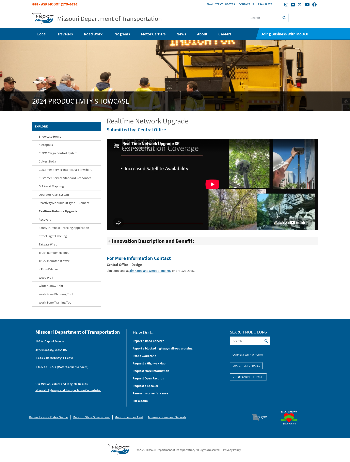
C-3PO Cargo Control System (58, 153)
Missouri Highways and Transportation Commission (68, 390)
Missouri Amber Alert (129, 417)
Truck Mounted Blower (54, 261)
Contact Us (246, 4)
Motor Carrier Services (248, 377)
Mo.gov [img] (261, 417)
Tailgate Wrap (48, 244)
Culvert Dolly (47, 161)
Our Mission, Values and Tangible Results (61, 384)
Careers (225, 33)
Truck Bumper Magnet (54, 253)
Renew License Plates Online (48, 417)
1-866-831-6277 (45, 367)
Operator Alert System (54, 194)
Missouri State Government (91, 417)
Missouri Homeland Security (167, 417)
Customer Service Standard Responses (65, 178)
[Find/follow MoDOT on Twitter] (300, 5)
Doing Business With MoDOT (284, 33)
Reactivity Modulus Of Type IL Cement (64, 203)
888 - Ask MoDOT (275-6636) (55, 4)
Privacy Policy (232, 450)
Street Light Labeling (53, 236)
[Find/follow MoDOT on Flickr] (293, 5)
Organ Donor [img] (291, 409)
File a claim (140, 401)
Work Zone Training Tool (55, 302)
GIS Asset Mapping (51, 186)
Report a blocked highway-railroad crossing (162, 348)
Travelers (65, 33)
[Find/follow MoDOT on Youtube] (307, 5)
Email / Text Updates (221, 4)
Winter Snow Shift (51, 286)
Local (41, 33)
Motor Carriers (153, 33)
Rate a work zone (144, 356)
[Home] (42, 18)
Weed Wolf (46, 277)
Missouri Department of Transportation (109, 19)
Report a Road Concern (148, 341)
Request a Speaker (145, 386)
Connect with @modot (248, 354)
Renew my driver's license (150, 393)
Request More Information (151, 371)
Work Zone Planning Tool (56, 294)
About (202, 33)
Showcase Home (50, 136)
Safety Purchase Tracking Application (64, 228)
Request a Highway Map (149, 363)
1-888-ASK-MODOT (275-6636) (55, 358)
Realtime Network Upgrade (58, 211)
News (181, 33)
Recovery (45, 219)
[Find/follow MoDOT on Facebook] (314, 5)
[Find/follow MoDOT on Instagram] (286, 5)
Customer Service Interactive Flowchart (65, 170)
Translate (265, 4)
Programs (121, 33)
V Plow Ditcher (48, 269)
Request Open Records (148, 378)
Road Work (93, 33)
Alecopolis (46, 145)
